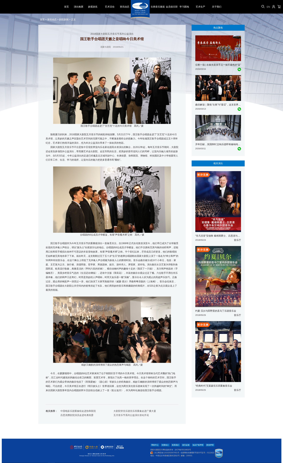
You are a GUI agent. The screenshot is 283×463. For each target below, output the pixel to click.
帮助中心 (154, 445)
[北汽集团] (118, 447)
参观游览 (92, 6)
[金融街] (105, 447)
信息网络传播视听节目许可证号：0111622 (197, 453)
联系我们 (175, 445)
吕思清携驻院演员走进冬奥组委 (76, 415)
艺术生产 (200, 6)
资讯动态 (124, 6)
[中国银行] (76, 447)
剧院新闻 (64, 19)
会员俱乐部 (172, 6)
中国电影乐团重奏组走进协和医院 (78, 411)
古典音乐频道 (158, 6)
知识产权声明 (198, 445)
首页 (66, 6)
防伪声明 (210, 445)
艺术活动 (109, 6)
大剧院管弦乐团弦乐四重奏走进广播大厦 (134, 411)
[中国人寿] (91, 447)
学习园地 (184, 6)
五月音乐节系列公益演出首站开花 (131, 415)
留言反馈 (185, 445)
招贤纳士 (165, 445)
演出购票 (78, 6)
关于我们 (216, 6)
